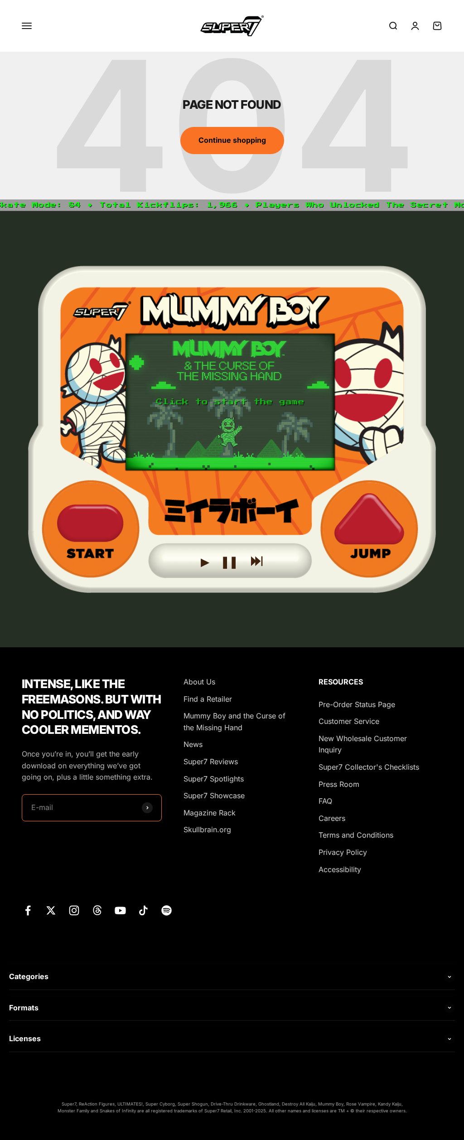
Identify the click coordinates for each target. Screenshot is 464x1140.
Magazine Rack (210, 812)
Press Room (339, 784)
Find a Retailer (208, 698)
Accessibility (340, 869)
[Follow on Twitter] (51, 910)
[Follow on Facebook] (28, 910)
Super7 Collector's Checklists (369, 766)
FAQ (325, 800)
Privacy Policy (343, 852)
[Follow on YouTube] (120, 910)
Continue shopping (232, 140)
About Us (199, 681)
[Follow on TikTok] (143, 910)
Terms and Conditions (356, 834)
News (193, 744)
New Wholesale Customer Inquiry (363, 744)
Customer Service (349, 721)
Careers (332, 818)
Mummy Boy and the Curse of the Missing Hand (234, 721)
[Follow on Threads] (97, 910)
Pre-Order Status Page (357, 704)
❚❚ (229, 559)
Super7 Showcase (214, 795)
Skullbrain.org (207, 829)
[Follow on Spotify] (166, 910)
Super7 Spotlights (214, 778)
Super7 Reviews (211, 761)
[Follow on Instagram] (74, 910)
